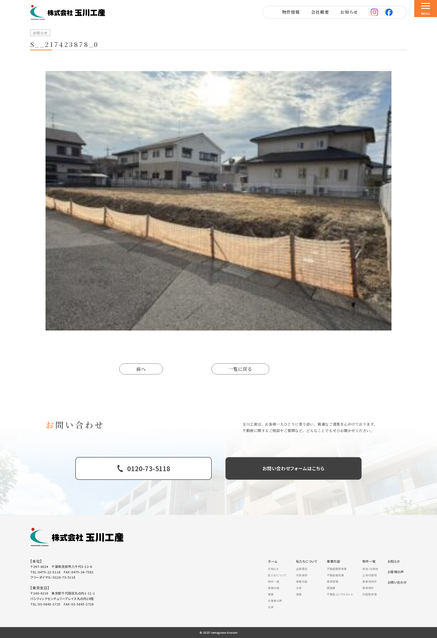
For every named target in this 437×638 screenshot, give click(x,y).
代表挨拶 (301, 575)
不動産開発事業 (337, 569)
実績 (271, 594)
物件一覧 (273, 581)
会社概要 (320, 12)
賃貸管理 (332, 581)
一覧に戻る (240, 369)
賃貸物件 (368, 588)
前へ (141, 369)
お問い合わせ (397, 582)
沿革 (271, 607)
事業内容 (273, 588)
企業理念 (301, 569)
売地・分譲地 (370, 569)
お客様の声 (275, 600)
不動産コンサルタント (340, 594)
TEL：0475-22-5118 (45, 572)
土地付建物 (369, 575)
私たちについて (277, 575)
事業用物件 (369, 581)
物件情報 (291, 12)
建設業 (331, 588)
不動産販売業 (335, 575)
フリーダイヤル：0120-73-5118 (52, 577)
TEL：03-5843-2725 (45, 604)
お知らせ (349, 12)
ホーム (272, 561)
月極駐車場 (369, 594)
